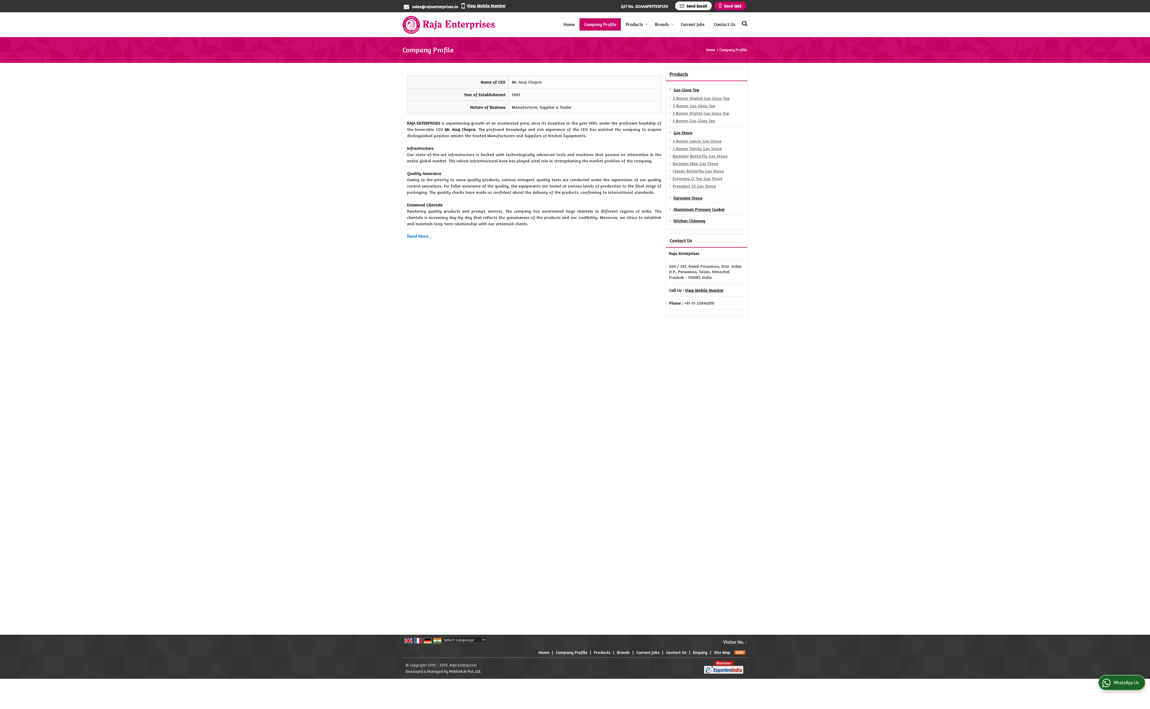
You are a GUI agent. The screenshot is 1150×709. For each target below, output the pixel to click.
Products (634, 24)
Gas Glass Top (686, 89)
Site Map (722, 652)
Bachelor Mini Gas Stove (695, 163)
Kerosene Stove (688, 197)
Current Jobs (693, 24)
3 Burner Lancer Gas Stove (697, 140)
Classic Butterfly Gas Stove (698, 170)
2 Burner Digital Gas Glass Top (701, 98)
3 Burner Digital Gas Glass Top (701, 113)
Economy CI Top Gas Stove (697, 178)
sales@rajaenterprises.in (435, 6)
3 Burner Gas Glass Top (694, 120)
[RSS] (740, 652)
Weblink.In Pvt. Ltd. (465, 671)
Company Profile (600, 24)
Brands (662, 24)
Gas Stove (683, 132)
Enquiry (700, 652)
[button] (486, 5)
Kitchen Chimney (689, 220)
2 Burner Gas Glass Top (694, 105)
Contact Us (725, 24)
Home (569, 24)
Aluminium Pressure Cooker (699, 209)
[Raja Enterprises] (448, 24)
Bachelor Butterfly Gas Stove (700, 155)
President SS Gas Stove (694, 185)
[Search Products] (744, 23)
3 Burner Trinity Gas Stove (697, 148)
